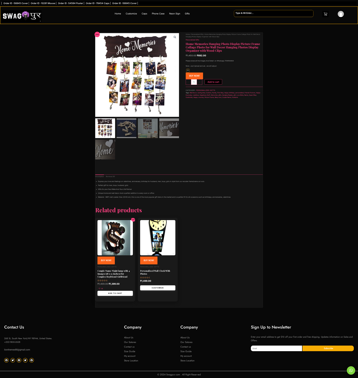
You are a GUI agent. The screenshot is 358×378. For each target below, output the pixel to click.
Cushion (208, 92)
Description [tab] (99, 176)
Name (246, 95)
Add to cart (213, 81)
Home (118, 13)
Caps (144, 13)
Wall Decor (193, 92)
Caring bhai (201, 92)
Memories (214, 95)
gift (235, 95)
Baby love (218, 97)
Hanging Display (227, 95)
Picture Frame (209, 97)
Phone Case (158, 13)
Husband (235, 97)
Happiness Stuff (205, 95)
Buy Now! (194, 75)
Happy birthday (229, 92)
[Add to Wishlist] (187, 71)
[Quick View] (102, 289)
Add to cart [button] (115, 293)
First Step (220, 92)
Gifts (187, 13)
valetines (196, 95)
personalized (239, 92)
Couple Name (226, 97)
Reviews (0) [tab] (110, 176)
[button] (174, 37)
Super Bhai (252, 95)
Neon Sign (174, 13)
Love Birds (239, 95)
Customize (131, 13)
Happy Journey (198, 97)
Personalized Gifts (197, 34)
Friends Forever (250, 92)
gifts (219, 95)
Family (214, 92)
